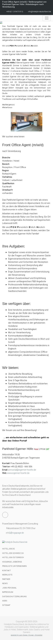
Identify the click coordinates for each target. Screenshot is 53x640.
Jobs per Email (9, 588)
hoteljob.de (8, 549)
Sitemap (6, 605)
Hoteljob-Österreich (13, 557)
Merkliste (7, 575)
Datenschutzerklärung (14, 596)
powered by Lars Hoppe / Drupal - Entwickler (26, 635)
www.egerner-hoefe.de (18, 473)
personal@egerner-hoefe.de (22, 469)
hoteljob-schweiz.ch (13, 553)
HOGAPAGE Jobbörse (12, 562)
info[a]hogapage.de (15, 533)
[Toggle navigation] (47, 18)
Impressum (7, 592)
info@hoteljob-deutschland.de (39, 12)
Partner (6, 579)
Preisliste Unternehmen (14, 566)
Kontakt (6, 570)
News (5, 583)
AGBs (4, 601)
